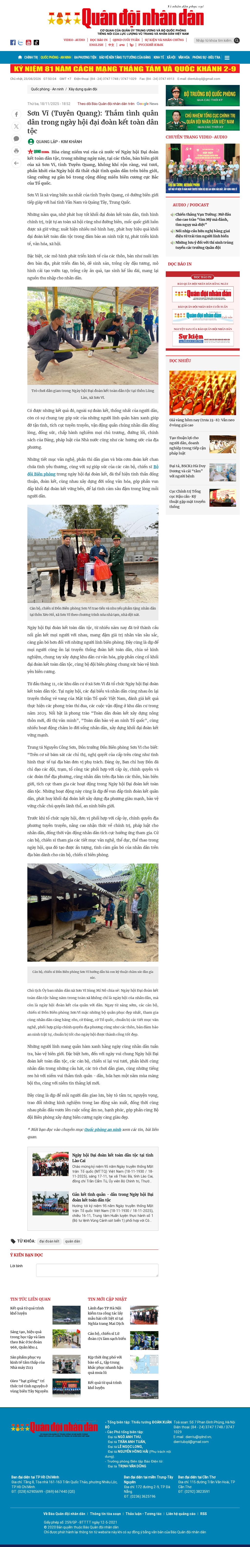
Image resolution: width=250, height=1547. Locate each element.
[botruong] (203, 95)
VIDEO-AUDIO (74, 40)
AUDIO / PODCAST (191, 204)
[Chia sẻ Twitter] (16, 126)
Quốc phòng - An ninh (56, 57)
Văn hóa (183, 57)
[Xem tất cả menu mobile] (227, 57)
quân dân (72, 1241)
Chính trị (31, 57)
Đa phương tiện (85, 57)
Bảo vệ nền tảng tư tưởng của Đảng (125, 57)
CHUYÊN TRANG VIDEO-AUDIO (196, 137)
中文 (111, 45)
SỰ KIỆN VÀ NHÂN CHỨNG (164, 40)
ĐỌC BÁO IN (99, 40)
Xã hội (171, 57)
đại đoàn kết (49, 1241)
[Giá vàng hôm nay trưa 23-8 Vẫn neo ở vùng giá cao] (202, 393)
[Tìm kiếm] (237, 40)
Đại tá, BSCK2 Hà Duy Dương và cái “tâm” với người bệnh (187, 471)
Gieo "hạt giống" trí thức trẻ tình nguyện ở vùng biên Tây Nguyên (29, 1386)
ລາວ (122, 45)
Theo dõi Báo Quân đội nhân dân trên (106, 104)
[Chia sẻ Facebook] (16, 114)
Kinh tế (159, 57)
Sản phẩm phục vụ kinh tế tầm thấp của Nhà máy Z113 (27, 1362)
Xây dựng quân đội (83, 89)
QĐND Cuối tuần (126, 40)
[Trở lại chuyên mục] (16, 163)
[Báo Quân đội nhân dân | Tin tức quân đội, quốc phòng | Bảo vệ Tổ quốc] (125, 20)
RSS (203, 1514)
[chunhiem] (203, 120)
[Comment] (16, 139)
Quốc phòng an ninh (102, 1129)
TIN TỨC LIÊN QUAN (30, 1299)
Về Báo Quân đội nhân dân (64, 1514)
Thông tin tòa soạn (105, 1514)
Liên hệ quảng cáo (181, 1514)
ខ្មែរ (131, 45)
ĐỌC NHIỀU (180, 360)
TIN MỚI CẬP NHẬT (107, 1299)
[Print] (16, 151)
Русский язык (150, 45)
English (96, 45)
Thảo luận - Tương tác (143, 1514)
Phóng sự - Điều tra (206, 57)
